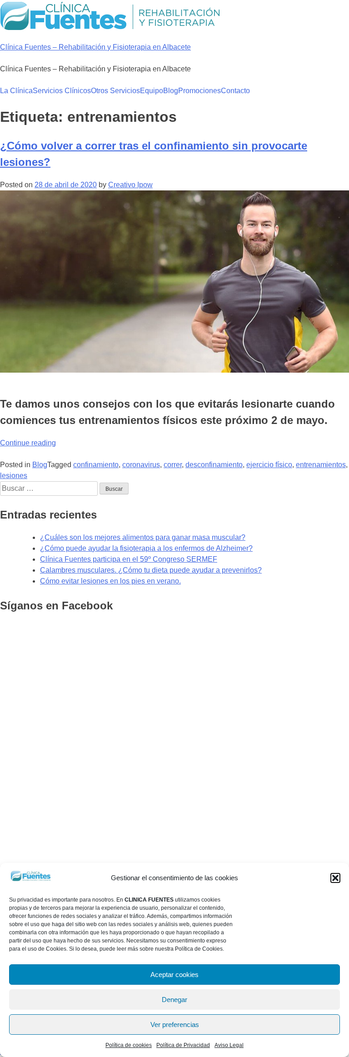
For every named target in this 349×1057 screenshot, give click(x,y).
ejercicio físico (269, 465)
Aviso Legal (229, 1045)
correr (173, 465)
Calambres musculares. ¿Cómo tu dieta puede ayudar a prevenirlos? (151, 570)
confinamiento (96, 465)
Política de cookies (128, 1045)
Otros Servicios (115, 91)
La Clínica (16, 91)
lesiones (13, 475)
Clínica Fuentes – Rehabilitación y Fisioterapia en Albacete (95, 47)
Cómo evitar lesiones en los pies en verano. (110, 581)
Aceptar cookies (174, 974)
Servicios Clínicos (62, 91)
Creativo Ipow (130, 185)
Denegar (174, 999)
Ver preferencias (174, 1024)
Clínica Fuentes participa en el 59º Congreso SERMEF (128, 559)
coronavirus (141, 465)
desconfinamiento (214, 465)
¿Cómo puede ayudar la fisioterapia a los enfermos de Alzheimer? (146, 548)
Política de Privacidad (183, 1045)
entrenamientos (321, 465)
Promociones (199, 91)
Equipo (151, 91)
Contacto (235, 91)
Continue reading (28, 443)
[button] (335, 877)
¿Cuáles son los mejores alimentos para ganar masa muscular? (142, 537)
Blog (170, 91)
